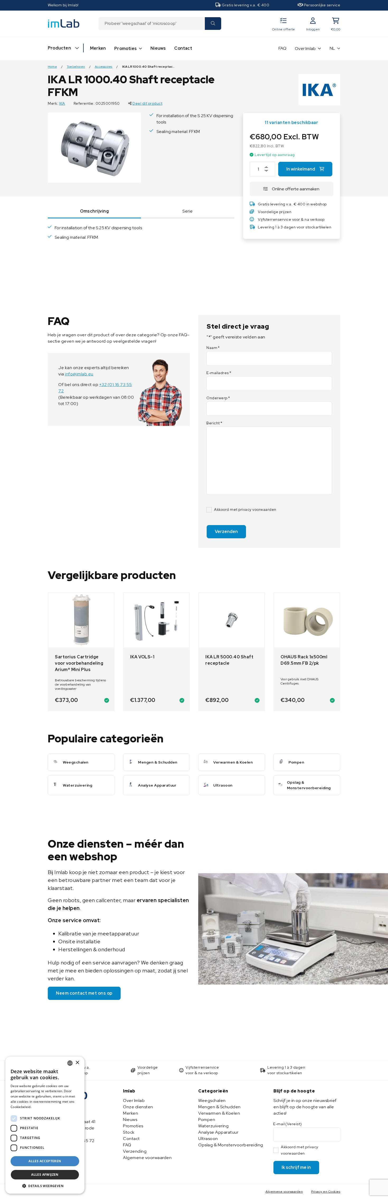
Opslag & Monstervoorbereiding (230, 1145)
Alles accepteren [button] (45, 1161)
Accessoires (103, 67)
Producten (59, 48)
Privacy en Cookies (325, 1191)
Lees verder (41, 1107)
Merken (98, 48)
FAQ (282, 48)
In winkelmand (300, 169)
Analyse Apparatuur (218, 1132)
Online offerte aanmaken (295, 189)
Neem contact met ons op (84, 993)
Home (52, 67)
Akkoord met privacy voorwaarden (245, 509)
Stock (129, 1132)
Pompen (206, 1119)
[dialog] (44, 1125)
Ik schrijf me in (296, 1167)
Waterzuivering (213, 1126)
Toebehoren (76, 67)
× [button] (77, 1063)
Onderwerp (218, 398)
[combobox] (151, 23)
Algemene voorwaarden (147, 1157)
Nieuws (158, 48)
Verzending (134, 1151)
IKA (62, 103)
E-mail (287, 1124)
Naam (213, 347)
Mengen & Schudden (219, 1107)
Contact (183, 48)
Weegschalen (212, 1100)
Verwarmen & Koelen (219, 1113)
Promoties (125, 48)
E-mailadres (218, 372)
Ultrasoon (208, 1138)
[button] (45, 1185)
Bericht (214, 423)
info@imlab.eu (79, 374)
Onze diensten (138, 1107)
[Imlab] (63, 23)
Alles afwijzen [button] (45, 1174)
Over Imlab (305, 48)
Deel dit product (147, 103)
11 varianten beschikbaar (291, 122)
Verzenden (226, 531)
